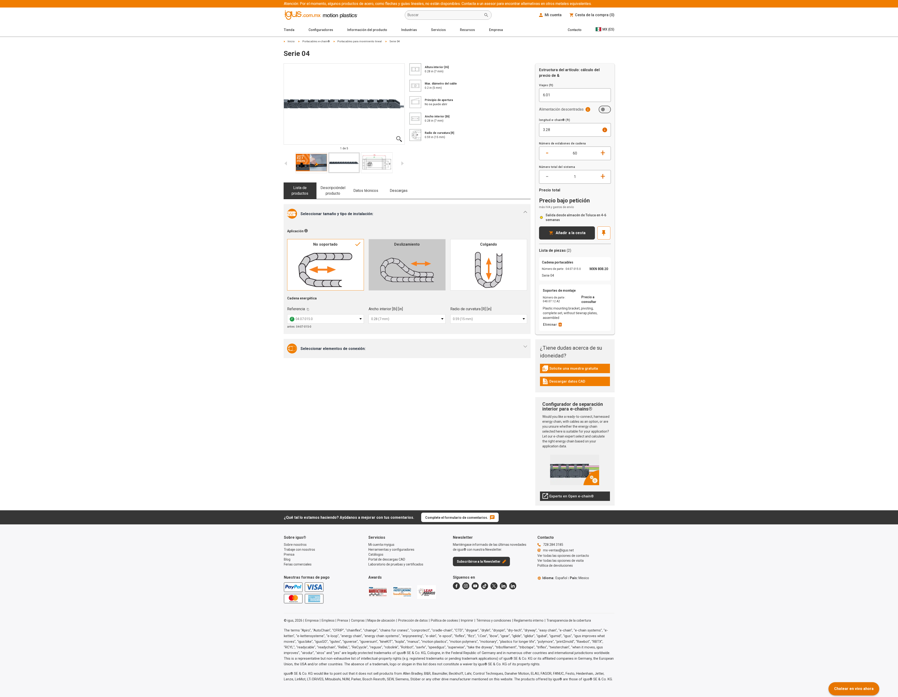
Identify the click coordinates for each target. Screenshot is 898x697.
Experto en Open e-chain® (568, 497)
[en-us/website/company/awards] (377, 591)
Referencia (296, 309)
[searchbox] (444, 15)
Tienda (289, 30)
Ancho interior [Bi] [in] (386, 309)
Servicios (438, 30)
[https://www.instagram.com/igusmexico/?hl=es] (465, 585)
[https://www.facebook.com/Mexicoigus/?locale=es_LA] (456, 585)
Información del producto (367, 30)
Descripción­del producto (332, 191)
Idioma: (554, 578)
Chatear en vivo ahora (854, 688)
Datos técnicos (365, 190)
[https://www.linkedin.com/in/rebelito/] (512, 585)
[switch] (605, 109)
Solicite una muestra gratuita (570, 369)
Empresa (496, 30)
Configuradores (320, 30)
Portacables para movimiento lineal (359, 41)
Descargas (399, 190)
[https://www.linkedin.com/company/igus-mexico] (503, 585)
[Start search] (486, 15)
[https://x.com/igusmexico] (493, 585)
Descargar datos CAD (563, 382)
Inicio (291, 41)
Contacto (575, 30)
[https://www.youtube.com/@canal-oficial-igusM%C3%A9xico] (475, 585)
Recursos (467, 30)
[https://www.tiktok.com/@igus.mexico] (484, 585)
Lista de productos (300, 191)
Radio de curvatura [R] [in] (470, 309)
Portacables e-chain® (316, 41)
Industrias (409, 30)
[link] (575, 370)
